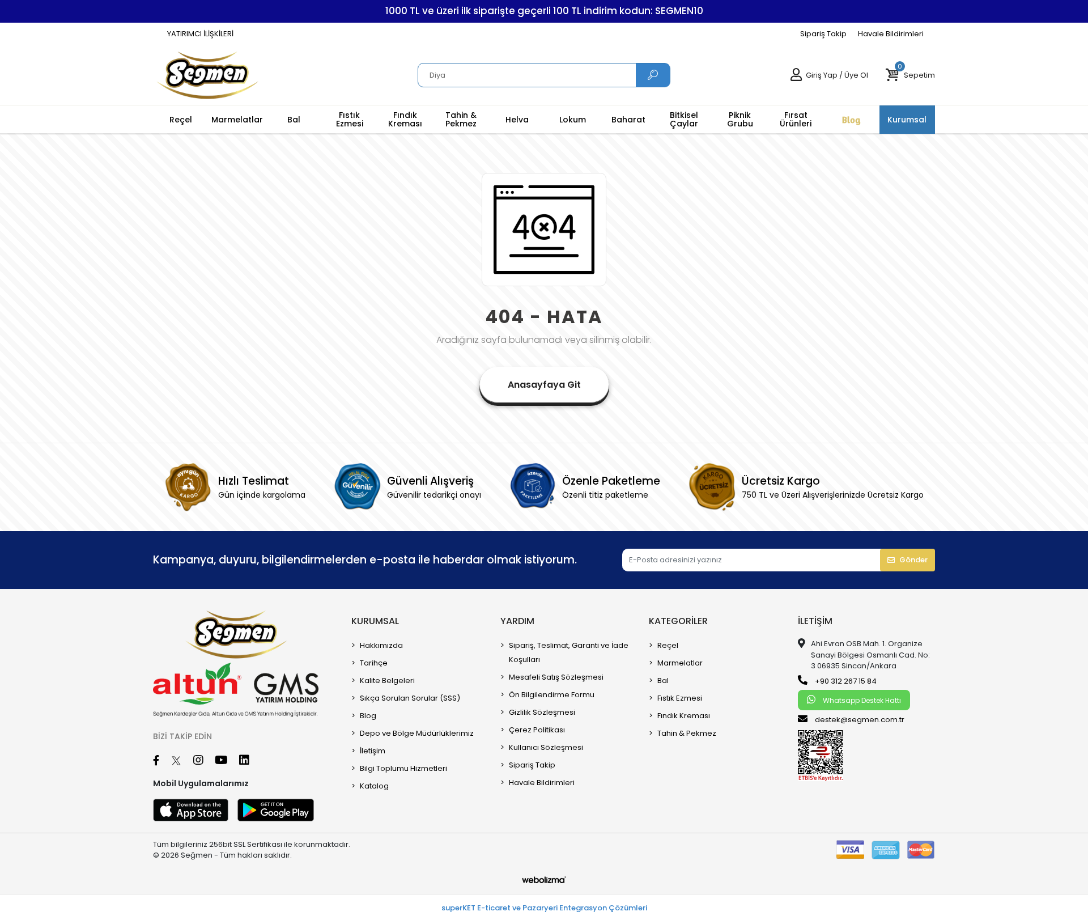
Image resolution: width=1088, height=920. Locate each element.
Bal (663, 680)
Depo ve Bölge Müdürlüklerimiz (417, 733)
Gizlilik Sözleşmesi (542, 712)
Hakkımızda (381, 645)
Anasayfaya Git (544, 384)
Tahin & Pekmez (686, 733)
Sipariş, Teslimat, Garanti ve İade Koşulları (568, 652)
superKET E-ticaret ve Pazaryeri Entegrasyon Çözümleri (544, 907)
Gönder (913, 559)
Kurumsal (375, 621)
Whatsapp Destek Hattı (861, 700)
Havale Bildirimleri (891, 33)
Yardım (517, 621)
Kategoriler (678, 621)
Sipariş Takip (823, 33)
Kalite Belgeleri (387, 680)
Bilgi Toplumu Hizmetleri (403, 768)
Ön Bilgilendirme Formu (551, 694)
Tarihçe (374, 663)
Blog (368, 715)
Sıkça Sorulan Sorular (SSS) (410, 698)
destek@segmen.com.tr (859, 719)
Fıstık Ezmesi (679, 698)
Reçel (667, 645)
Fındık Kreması (683, 715)
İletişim (372, 750)
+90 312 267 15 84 (845, 681)
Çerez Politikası (537, 729)
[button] (910, 75)
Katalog (374, 786)
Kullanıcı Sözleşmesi (546, 747)
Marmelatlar (680, 663)
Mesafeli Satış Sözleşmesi (556, 677)
